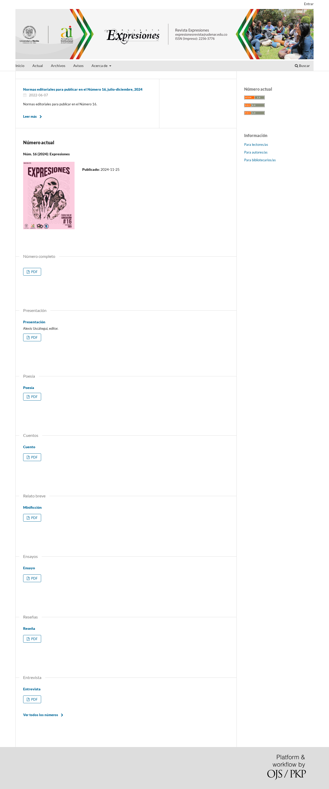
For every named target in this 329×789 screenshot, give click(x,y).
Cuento (29, 447)
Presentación (34, 322)
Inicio (19, 65)
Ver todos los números (40, 715)
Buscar (304, 65)
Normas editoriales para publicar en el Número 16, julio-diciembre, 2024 (82, 89)
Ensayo (29, 568)
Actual (37, 65)
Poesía (28, 387)
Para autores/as (256, 152)
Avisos (78, 65)
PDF (34, 272)
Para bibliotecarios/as (260, 160)
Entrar (309, 4)
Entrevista (32, 689)
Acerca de (100, 65)
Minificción (32, 507)
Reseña (29, 628)
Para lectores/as (256, 144)
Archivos (58, 65)
